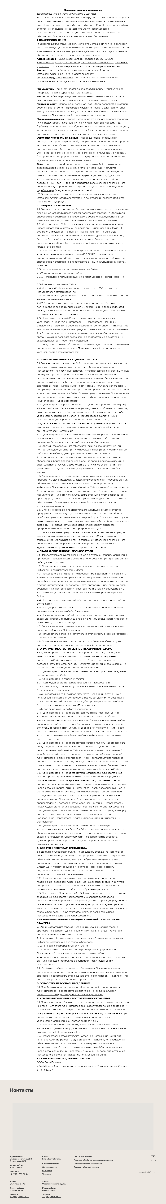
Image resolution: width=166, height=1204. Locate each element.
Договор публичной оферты (86, 1167)
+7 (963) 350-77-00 (51, 1197)
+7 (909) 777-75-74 (19, 1174)
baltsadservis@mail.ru (51, 1159)
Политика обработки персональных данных (93, 1160)
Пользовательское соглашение (88, 1164)
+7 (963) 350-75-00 (19, 1197)
